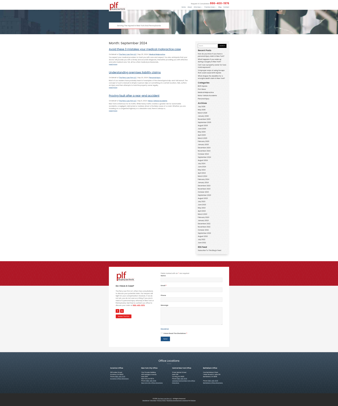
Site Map (153, 400)
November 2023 (204, 189)
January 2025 (203, 144)
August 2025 (203, 125)
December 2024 (204, 148)
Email (164, 285)
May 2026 (201, 110)
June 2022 (202, 243)
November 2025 (204, 119)
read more (113, 64)
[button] (336, 393)
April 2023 (202, 211)
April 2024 (202, 173)
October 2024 (203, 154)
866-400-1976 (219, 3)
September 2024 (204, 157)
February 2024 (203, 179)
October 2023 (203, 192)
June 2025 (202, 129)
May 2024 (202, 170)
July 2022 (201, 239)
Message (164, 305)
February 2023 (203, 217)
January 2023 (203, 220)
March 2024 (202, 176)
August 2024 (203, 160)
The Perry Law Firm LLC (127, 54)
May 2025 (202, 132)
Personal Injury (155, 77)
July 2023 (201, 201)
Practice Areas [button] (209, 7)
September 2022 (204, 233)
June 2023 (202, 205)
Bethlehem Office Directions (213, 383)
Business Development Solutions (177, 400)
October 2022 (203, 230)
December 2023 (204, 186)
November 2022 (204, 227)
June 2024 (202, 167)
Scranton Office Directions (119, 379)
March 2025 (202, 138)
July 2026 (201, 106)
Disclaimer (165, 329)
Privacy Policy (161, 400)
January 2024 (203, 182)
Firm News (202, 89)
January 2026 (203, 116)
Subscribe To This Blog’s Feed (209, 250)
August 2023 (203, 198)
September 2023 (204, 195)
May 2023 (201, 208)
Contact (226, 7)
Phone (163, 295)
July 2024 (201, 163)
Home (183, 7)
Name (163, 276)
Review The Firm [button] (123, 316)
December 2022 (204, 224)
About (190, 7)
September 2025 (204, 122)
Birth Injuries (202, 86)
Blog (219, 7)
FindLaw (193, 400)
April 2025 (202, 135)
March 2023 (202, 214)
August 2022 (203, 236)
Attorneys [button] (197, 7)
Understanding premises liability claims (135, 72)
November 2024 (204, 151)
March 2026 (202, 113)
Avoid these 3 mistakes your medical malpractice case (145, 49)
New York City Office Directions (152, 383)
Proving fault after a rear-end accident (134, 95)
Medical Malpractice (157, 54)
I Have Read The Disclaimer (175, 333)
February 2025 (203, 141)
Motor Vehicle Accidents (157, 101)
